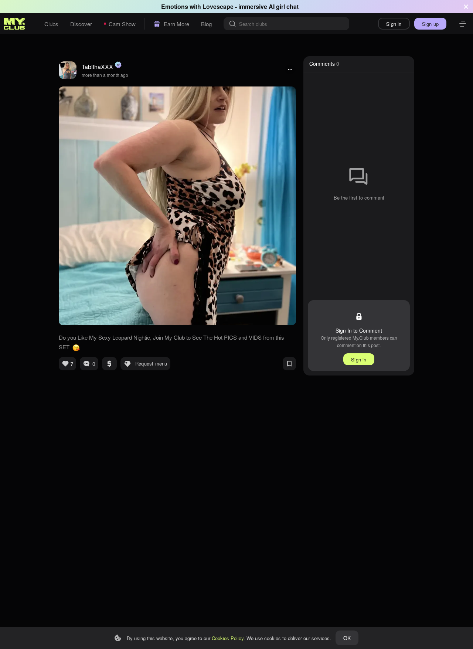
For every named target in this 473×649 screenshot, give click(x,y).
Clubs (51, 24)
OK (347, 638)
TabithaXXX (97, 66)
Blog (206, 24)
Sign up (430, 23)
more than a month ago (105, 75)
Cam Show (122, 24)
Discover (81, 24)
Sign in (393, 23)
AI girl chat (284, 6)
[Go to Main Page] (14, 24)
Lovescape (218, 6)
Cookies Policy (228, 638)
